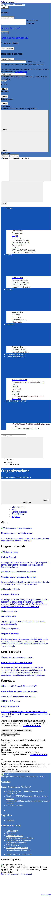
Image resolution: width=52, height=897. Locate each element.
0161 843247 (15, 794)
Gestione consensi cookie (17, 847)
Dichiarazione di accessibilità (18, 840)
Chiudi (4, 89)
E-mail (29, 62)
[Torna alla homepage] (26, 158)
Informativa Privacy (14, 835)
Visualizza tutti (18, 507)
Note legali (11, 833)
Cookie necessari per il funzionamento (17, 762)
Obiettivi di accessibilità (16, 843)
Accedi (4, 7)
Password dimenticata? (10, 28)
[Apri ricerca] (30, 170)
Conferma (14, 156)
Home (9, 459)
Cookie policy (12, 831)
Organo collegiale (19, 512)
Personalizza (7, 730)
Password (30, 23)
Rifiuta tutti (23, 730)
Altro (14, 509)
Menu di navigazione (35, 501)
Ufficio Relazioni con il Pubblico (20, 838)
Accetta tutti (10, 733)
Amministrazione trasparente (18, 850)
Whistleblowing (13, 845)
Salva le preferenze (21, 772)
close (4, 203)
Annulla (5, 156)
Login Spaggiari (21, 72)
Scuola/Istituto (18, 514)
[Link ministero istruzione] (13, 4)
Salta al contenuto (8, 2)
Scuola (9, 462)
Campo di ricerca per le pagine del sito (17, 433)
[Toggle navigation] (22, 191)
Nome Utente (32, 20)
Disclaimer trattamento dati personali (16, 874)
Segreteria (16, 516)
